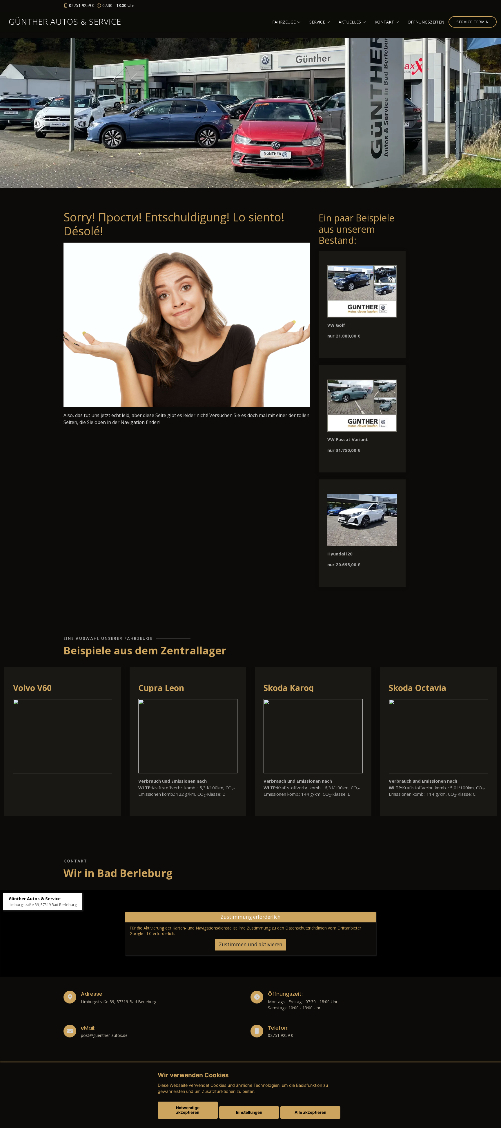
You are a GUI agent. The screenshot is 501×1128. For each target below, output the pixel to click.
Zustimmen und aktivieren (250, 944)
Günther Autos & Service (65, 21)
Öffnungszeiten (426, 22)
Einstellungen (249, 1112)
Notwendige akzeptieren (187, 1110)
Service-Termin (472, 21)
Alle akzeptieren (310, 1112)
